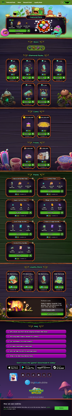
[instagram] (44, 375)
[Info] (32, 178)
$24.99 (19, 234)
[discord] (38, 375)
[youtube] (23, 375)
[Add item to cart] (17, 77)
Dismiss (61, 408)
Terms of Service (17, 363)
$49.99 (50, 234)
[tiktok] (33, 375)
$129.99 (18, 212)
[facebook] (49, 375)
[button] (30, 48)
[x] (28, 375)
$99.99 (19, 255)
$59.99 (50, 191)
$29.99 (19, 191)
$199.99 (50, 212)
